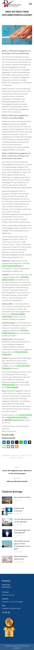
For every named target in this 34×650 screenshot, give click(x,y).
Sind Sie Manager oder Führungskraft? (22, 531)
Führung (29, 455)
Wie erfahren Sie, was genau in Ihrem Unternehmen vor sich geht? (22, 545)
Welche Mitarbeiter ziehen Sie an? (21, 557)
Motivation (13, 457)
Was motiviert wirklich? (22, 497)
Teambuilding (20, 457)
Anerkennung (15, 455)
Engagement (23, 455)
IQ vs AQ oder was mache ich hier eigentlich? (23, 520)
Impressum (6, 585)
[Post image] (7, 500)
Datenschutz (6, 587)
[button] (4, 442)
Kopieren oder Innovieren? (19, 509)
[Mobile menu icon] (30, 3)
